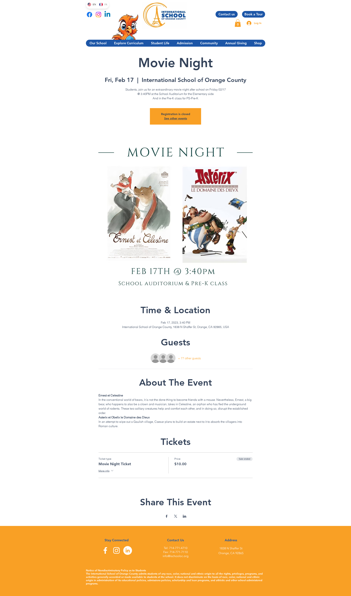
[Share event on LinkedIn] (184, 516)
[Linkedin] (107, 14)
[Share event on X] (175, 516)
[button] (238, 23)
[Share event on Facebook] (166, 516)
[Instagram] (98, 14)
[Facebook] (89, 14)
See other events (175, 118)
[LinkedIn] (127, 550)
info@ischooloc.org (175, 556)
